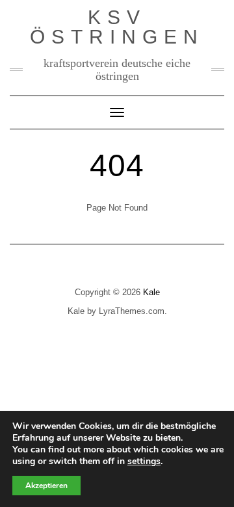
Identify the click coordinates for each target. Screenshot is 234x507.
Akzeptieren (46, 485)
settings (144, 461)
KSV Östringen (117, 26)
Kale (151, 292)
